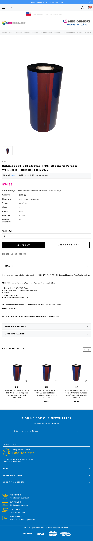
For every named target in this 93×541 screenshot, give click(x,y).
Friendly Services (17, 516)
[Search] (11, 7)
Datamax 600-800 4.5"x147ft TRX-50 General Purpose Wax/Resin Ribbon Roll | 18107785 (46, 394)
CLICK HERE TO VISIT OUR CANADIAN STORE (48, 14)
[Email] (7, 254)
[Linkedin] (20, 254)
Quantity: (7, 231)
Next (89, 350)
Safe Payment (15, 502)
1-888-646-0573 (23, 453)
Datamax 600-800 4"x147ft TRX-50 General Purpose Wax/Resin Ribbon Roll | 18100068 (17, 394)
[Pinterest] (24, 254)
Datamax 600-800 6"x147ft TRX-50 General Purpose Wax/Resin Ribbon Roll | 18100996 (76, 394)
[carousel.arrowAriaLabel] (5, 496)
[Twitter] (16, 254)
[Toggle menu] (3, 7)
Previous (85, 350)
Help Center (15, 509)
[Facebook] (3, 254)
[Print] (12, 254)
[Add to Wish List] (26, 381)
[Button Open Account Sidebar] (82, 7)
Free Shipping (15, 495)
